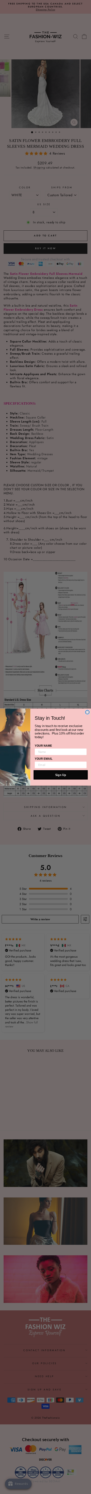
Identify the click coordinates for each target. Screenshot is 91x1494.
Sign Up (60, 774)
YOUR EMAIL (43, 758)
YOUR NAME (43, 745)
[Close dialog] (87, 712)
